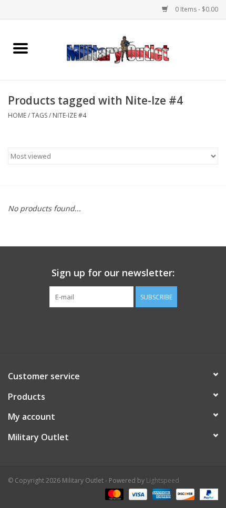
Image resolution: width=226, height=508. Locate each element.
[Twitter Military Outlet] (113, 328)
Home (17, 115)
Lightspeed (162, 480)
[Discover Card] (184, 493)
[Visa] (137, 493)
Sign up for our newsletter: (113, 272)
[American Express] (160, 493)
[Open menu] (20, 47)
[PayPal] (207, 493)
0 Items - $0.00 (195, 9)
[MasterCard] (113, 493)
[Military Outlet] (133, 49)
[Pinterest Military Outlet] (132, 328)
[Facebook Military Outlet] (94, 328)
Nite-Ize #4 (69, 115)
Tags (39, 115)
